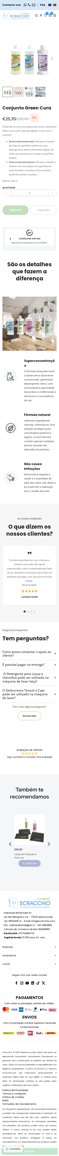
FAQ (42, 5)
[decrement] (7, 193)
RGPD (5, 1100)
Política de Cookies (13, 1097)
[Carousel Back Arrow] (10, 239)
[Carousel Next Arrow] (52, 58)
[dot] (25, 611)
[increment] (52, 193)
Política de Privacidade (15, 1090)
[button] (52, 4)
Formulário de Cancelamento (19, 1104)
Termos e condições (14, 1093)
